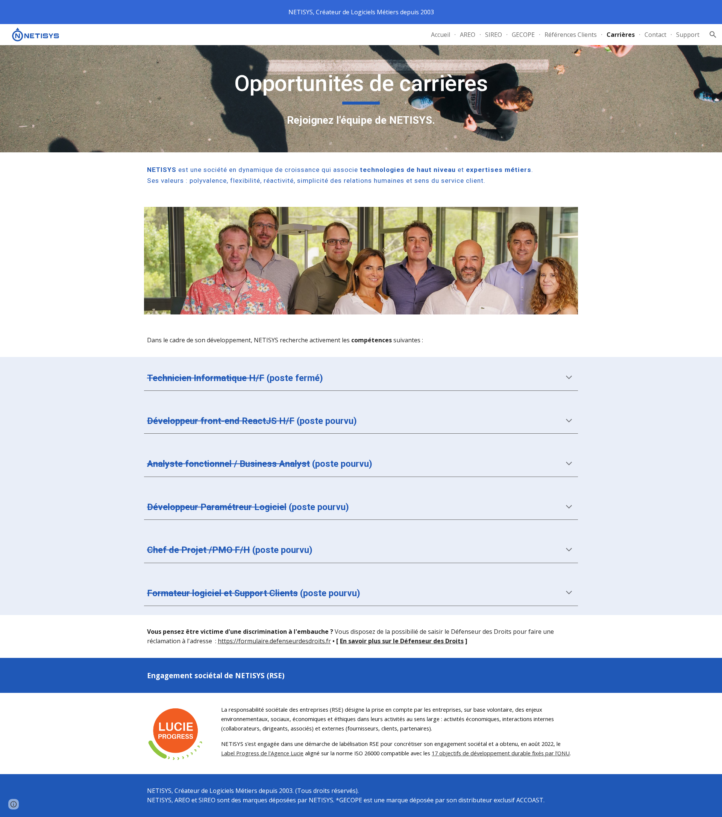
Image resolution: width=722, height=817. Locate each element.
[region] (361, 12)
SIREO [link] (493, 34)
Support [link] (687, 34)
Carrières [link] (621, 34)
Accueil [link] (440, 34)
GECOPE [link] (523, 34)
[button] (713, 35)
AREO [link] (467, 34)
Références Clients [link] (571, 34)
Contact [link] (655, 34)
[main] (361, 98)
